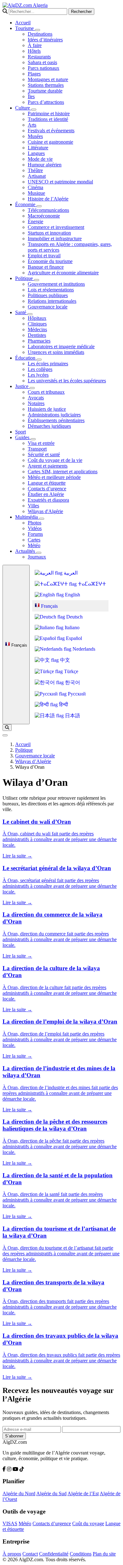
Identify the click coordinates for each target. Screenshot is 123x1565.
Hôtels (34, 51)
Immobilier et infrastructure (55, 238)
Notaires (36, 403)
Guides (23, 437)
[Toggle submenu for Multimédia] (41, 519)
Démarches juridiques (49, 426)
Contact (30, 1553)
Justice (22, 386)
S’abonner (14, 1436)
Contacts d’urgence (47, 488)
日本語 (72, 715)
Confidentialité (53, 1553)
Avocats (36, 397)
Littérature (38, 147)
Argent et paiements (47, 466)
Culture (23, 108)
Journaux (37, 556)
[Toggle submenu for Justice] (32, 388)
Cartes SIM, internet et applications (62, 471)
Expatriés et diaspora (48, 500)
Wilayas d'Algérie (45, 511)
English (72, 594)
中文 (64, 660)
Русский (76, 693)
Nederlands (83, 649)
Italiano (71, 627)
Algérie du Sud (51, 1493)
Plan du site (104, 1553)
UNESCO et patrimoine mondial (60, 181)
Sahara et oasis (42, 62)
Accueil (23, 22)
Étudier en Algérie (46, 494)
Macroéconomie (44, 215)
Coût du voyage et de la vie (55, 460)
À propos (12, 1553)
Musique (36, 193)
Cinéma (35, 187)
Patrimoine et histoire (49, 113)
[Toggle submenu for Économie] (39, 206)
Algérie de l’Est (83, 1493)
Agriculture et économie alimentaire (63, 272)
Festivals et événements (51, 130)
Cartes (34, 539)
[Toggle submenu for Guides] (33, 439)
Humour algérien (45, 164)
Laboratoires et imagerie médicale (61, 346)
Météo (34, 545)
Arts (32, 125)
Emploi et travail (44, 255)
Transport (37, 448)
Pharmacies (39, 340)
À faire (35, 45)
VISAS (10, 1523)
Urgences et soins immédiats (56, 352)
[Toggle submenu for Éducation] (39, 360)
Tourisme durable (45, 90)
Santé (21, 312)
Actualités (25, 551)
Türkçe (70, 671)
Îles (31, 96)
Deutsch (74, 616)
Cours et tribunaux (46, 392)
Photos (34, 522)
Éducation (26, 358)
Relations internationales (52, 301)
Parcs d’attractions (46, 102)
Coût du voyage (88, 1523)
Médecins (37, 329)
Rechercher (81, 11)
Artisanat (37, 176)
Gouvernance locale (47, 306)
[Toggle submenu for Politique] (36, 280)
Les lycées (38, 375)
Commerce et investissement (56, 227)
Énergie (35, 221)
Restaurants (39, 56)
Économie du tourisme (50, 261)
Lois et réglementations (51, 289)
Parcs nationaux (43, 68)
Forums (35, 534)
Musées (35, 136)
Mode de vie (40, 159)
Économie (26, 204)
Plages (34, 73)
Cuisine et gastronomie (50, 142)
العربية (70, 573)
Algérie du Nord (19, 1493)
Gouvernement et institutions (56, 284)
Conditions (80, 1553)
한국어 (72, 682)
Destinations (40, 34)
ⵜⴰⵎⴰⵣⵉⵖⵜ (91, 584)
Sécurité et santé (44, 454)
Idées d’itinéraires (45, 39)
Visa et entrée (41, 443)
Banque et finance (46, 267)
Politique (24, 278)
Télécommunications (48, 210)
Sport (20, 431)
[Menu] (5, 735)
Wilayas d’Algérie (33, 761)
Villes (33, 505)
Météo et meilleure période (54, 477)
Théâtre (35, 170)
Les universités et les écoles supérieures (67, 380)
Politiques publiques (48, 295)
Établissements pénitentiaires (56, 420)
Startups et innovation (49, 233)
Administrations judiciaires (54, 414)
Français (18, 645)
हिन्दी (63, 704)
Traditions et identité (48, 119)
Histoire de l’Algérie (48, 198)
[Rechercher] (7, 727)
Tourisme (25, 28)
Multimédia (27, 517)
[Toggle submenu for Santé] (29, 314)
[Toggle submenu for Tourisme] (37, 30)
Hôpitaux (37, 318)
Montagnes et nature (48, 79)
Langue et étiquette (47, 483)
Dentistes (37, 335)
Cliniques (37, 323)
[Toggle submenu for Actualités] (38, 553)
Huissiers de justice (47, 409)
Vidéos (35, 528)
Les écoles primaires (48, 363)
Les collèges (40, 369)
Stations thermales (46, 85)
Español (73, 638)
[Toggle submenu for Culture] (33, 110)
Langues (36, 153)
